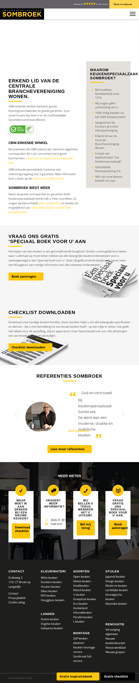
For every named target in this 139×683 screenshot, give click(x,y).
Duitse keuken (50, 619)
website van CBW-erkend (48, 178)
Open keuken (81, 576)
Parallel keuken (83, 617)
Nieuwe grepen (115, 652)
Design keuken (114, 581)
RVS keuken (48, 595)
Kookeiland (80, 608)
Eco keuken (80, 604)
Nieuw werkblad (115, 647)
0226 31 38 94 (59, 520)
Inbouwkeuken (82, 612)
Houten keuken (50, 587)
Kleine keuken (82, 581)
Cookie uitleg (16, 602)
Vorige (16, 414)
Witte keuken (49, 578)
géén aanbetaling (50, 203)
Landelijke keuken (116, 590)
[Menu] (131, 13)
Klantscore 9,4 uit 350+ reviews (90, 4)
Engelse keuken (51, 624)
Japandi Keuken (115, 576)
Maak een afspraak (123, 4)
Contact (16, 571)
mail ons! (56, 524)
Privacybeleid (16, 598)
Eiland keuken (82, 590)
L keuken (78, 621)
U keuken (79, 595)
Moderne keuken (116, 586)
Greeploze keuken (84, 599)
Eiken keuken (49, 591)
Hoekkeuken (81, 586)
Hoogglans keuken (52, 600)
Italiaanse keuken (52, 628)
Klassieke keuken (116, 604)
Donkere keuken (51, 582)
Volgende (123, 414)
